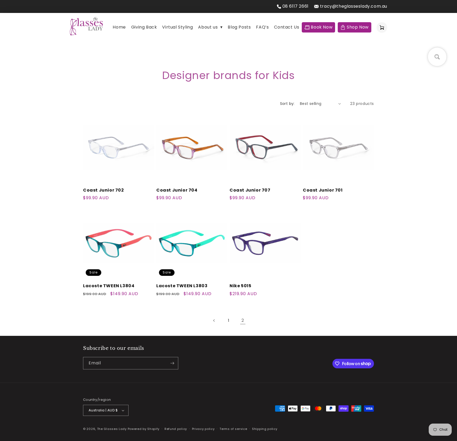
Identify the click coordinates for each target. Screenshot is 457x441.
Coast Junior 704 (177, 190)
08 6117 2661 (295, 6)
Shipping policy (264, 429)
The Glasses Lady (112, 429)
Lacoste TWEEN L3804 (108, 286)
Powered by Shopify (144, 429)
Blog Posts (239, 27)
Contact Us (286, 27)
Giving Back (144, 27)
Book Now (321, 27)
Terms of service (233, 429)
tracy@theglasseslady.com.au (353, 6)
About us (210, 27)
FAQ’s (262, 27)
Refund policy (175, 429)
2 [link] (242, 320)
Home (119, 27)
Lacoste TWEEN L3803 (181, 286)
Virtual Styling (177, 27)
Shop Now (358, 27)
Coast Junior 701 (323, 190)
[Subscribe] (172, 363)
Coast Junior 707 (250, 190)
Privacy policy (203, 429)
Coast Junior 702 (103, 190)
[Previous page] (214, 320)
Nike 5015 (240, 286)
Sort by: (287, 103)
